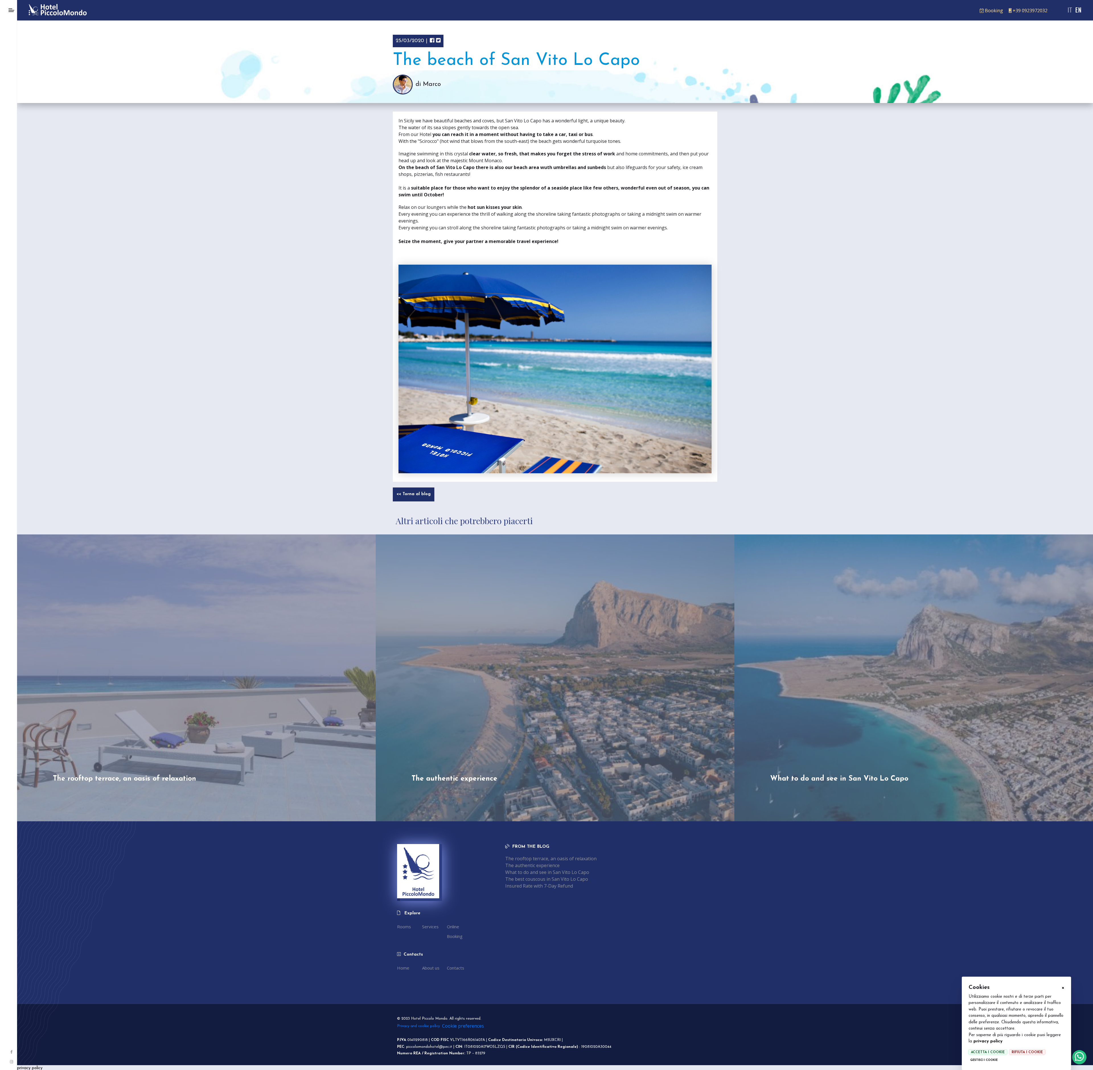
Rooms (404, 926)
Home (403, 968)
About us (430, 968)
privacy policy (987, 1041)
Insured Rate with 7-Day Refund (539, 886)
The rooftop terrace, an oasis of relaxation (551, 858)
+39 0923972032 (1030, 10)
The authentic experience (532, 865)
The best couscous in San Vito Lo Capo (546, 879)
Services (430, 926)
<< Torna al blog (413, 494)
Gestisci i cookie (984, 1060)
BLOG (543, 847)
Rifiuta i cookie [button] (1027, 1052)
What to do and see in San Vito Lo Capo (547, 872)
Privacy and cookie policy (418, 1026)
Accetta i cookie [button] (988, 1052)
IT (1069, 10)
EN (1078, 10)
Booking (994, 10)
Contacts (455, 968)
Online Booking (455, 931)
